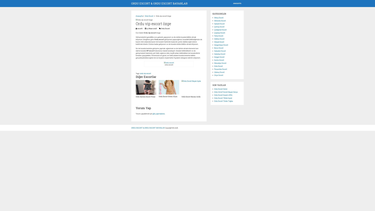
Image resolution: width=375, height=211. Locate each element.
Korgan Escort (219, 57)
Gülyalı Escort (219, 42)
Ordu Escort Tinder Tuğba (223, 101)
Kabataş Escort (219, 54)
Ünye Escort (218, 75)
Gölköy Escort (219, 39)
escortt (139, 29)
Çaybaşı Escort (219, 33)
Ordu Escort (165, 29)
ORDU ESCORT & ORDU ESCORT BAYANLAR (159, 3)
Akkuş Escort (219, 18)
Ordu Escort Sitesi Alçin (168, 96)
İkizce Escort (218, 48)
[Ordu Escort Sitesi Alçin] (169, 87)
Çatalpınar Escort (220, 30)
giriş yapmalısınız (159, 114)
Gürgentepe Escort (221, 45)
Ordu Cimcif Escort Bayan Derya (226, 92)
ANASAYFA (237, 3)
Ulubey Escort (219, 72)
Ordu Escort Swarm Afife (223, 95)
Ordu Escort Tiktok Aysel (223, 98)
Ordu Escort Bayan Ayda (191, 97)
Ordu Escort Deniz (220, 89)
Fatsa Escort (218, 36)
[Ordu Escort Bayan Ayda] (192, 87)
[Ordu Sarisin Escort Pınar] (146, 87)
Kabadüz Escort (220, 51)
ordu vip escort (145, 73)
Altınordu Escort (220, 21)
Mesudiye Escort (220, 63)
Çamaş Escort (219, 27)
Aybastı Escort (219, 24)
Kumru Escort (219, 60)
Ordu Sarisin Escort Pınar (145, 97)
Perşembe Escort (220, 69)
